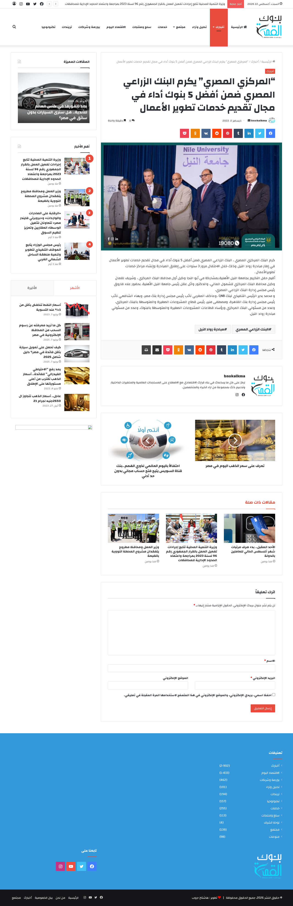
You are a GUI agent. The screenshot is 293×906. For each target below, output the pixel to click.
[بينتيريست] (227, 133)
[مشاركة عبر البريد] (157, 349)
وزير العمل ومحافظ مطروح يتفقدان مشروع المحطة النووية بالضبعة (135, 551)
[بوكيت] (184, 133)
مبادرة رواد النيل (211, 329)
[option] (50, 98)
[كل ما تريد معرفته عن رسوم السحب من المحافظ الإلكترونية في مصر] (77, 331)
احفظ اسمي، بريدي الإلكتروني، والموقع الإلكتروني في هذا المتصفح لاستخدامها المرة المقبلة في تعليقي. (197, 695)
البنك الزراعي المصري (252, 329)
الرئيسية (237, 27)
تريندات (67, 27)
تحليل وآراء (199, 27)
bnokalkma (259, 120)
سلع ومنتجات (141, 27)
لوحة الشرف (271, 822)
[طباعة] (146, 349)
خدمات (162, 27)
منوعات (274, 836)
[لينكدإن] (249, 133)
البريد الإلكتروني (262, 678)
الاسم (269, 661)
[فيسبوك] (270, 133)
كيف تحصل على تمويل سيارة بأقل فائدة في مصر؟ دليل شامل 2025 (40, 352)
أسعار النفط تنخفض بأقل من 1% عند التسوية (40, 307)
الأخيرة (32, 288)
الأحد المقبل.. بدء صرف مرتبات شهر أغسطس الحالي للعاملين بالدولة (253, 551)
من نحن (60, 898)
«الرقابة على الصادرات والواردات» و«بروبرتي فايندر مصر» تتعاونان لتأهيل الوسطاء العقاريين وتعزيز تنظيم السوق (40, 223)
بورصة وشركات (89, 27)
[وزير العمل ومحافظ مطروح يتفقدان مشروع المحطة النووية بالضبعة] (133, 528)
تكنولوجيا (48, 27)
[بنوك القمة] (268, 27)
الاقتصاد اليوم (116, 27)
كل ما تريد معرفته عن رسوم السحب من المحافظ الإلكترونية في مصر (40, 330)
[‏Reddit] (216, 133)
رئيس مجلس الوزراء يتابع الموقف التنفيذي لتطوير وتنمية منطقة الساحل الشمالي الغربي (43, 252)
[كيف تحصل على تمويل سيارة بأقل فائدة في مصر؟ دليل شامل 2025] (77, 353)
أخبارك (220, 27)
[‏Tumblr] (238, 133)
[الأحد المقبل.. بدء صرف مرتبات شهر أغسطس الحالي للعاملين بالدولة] (249, 528)
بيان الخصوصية (44, 898)
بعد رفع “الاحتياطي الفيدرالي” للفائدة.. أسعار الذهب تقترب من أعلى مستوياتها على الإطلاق (42, 376)
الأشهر (75, 288)
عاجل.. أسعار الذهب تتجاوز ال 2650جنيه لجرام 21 (40, 398)
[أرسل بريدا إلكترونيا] (249, 120)
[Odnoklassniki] (195, 133)
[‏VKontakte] (206, 133)
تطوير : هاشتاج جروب (204, 898)
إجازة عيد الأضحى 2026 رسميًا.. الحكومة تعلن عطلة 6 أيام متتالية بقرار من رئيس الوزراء (53, 111)
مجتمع (180, 27)
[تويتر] (259, 133)
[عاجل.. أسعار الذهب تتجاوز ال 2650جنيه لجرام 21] (77, 402)
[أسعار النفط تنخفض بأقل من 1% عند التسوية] (77, 311)
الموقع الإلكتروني (175, 678)
